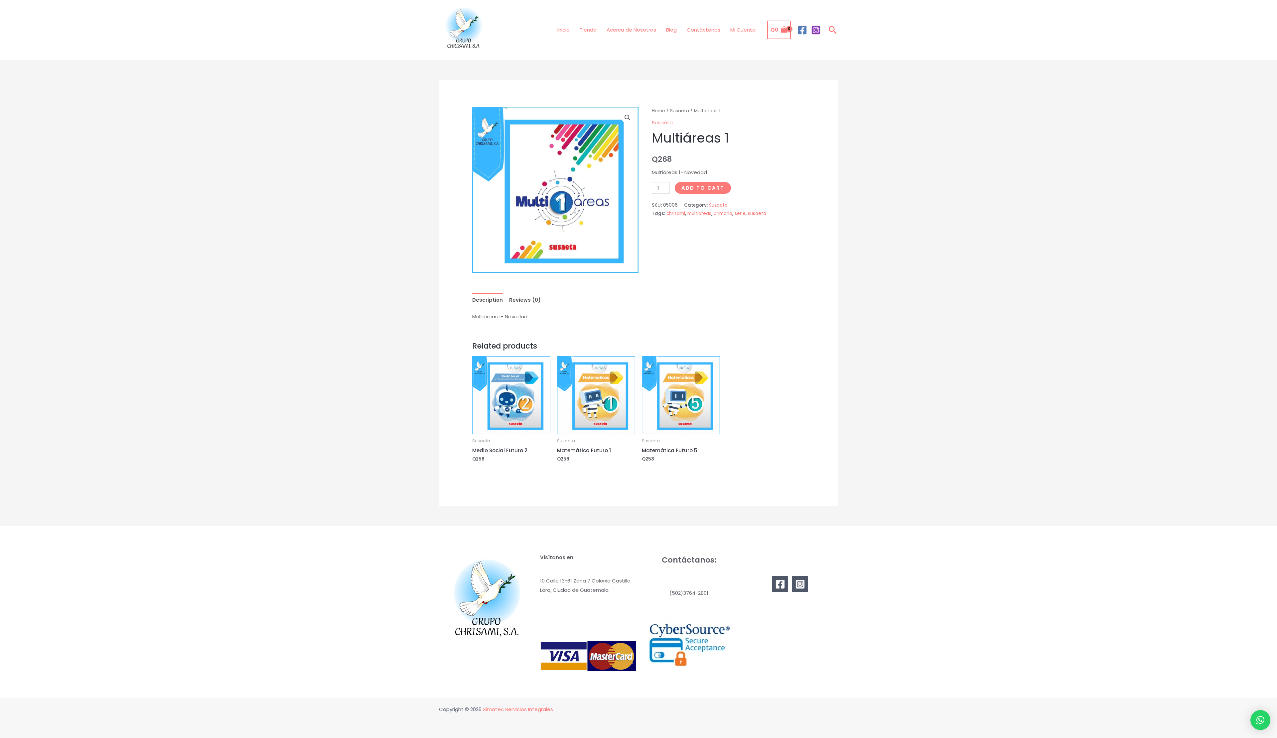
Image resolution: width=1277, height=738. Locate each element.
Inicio (563, 29)
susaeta (757, 213)
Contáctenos (703, 29)
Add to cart (702, 187)
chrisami (675, 213)
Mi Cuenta (743, 29)
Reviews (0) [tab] (525, 299)
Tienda (588, 29)
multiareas (699, 213)
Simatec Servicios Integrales (518, 709)
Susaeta (679, 111)
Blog (671, 29)
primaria (723, 213)
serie (740, 213)
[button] (832, 30)
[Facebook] (802, 30)
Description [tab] (487, 299)
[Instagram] (816, 30)
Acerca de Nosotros (631, 29)
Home (658, 111)
